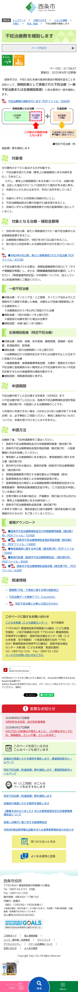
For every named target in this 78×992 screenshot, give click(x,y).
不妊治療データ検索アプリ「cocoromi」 (32, 597)
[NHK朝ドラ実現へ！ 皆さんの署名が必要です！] (9, 969)
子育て (16, 23)
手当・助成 (32, 23)
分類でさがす (39, 20)
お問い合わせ (10, 948)
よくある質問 (30, 948)
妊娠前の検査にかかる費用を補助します (26, 803)
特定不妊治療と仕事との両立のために (36, 603)
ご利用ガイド (10, 935)
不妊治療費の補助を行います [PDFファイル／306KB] (39, 101)
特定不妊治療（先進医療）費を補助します (28, 796)
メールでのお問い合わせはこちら (24, 655)
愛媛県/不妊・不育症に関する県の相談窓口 (34, 590)
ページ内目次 (39, 48)
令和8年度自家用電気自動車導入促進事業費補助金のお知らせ (39, 829)
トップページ (19, 20)
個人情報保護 (30, 935)
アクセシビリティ (12, 944)
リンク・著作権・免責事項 (17, 940)
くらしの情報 (60, 20)
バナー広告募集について (41, 944)
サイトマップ (43, 940)
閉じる (17, 962)
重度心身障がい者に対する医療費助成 (25, 822)
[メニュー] (58, 986)
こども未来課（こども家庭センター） (27, 622)
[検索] (39, 984)
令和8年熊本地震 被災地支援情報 (25, 722)
